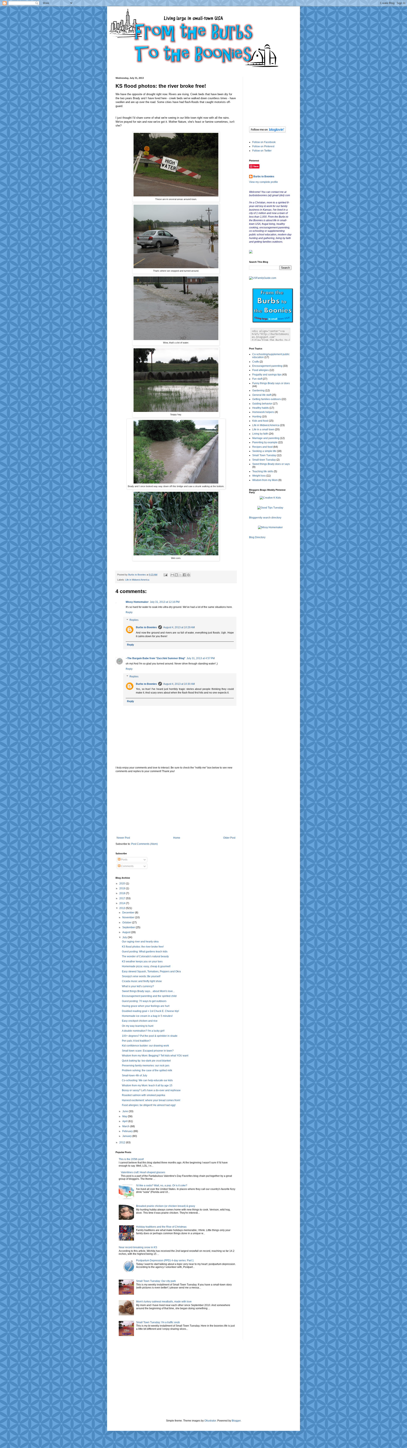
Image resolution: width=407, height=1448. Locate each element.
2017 (122, 898)
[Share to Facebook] (184, 575)
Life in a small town (263, 429)
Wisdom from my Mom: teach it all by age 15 (147, 1085)
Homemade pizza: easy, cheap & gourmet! (146, 966)
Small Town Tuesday (264, 455)
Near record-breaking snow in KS (138, 1247)
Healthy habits (260, 407)
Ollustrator (210, 1420)
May (125, 1116)
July (125, 937)
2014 (122, 903)
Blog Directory (257, 537)
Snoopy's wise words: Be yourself (141, 976)
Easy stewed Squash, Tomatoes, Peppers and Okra (151, 971)
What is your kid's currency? (138, 986)
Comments (127, 866)
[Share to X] (180, 575)
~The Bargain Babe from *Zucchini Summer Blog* (155, 658)
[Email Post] (165, 574)
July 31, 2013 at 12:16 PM (165, 601)
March (126, 1126)
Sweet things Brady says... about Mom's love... (148, 991)
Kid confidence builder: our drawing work (145, 1045)
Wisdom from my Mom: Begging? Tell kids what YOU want (155, 1055)
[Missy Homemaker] (270, 527)
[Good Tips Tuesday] (270, 507)
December (128, 912)
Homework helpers (263, 412)
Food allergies (260, 370)
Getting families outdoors (266, 399)
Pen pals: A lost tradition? (136, 1040)
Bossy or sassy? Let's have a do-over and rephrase (151, 1090)
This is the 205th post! (131, 1159)
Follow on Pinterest (263, 146)
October (127, 922)
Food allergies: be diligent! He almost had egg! (149, 1105)
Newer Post (123, 837)
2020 (122, 883)
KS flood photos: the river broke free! (143, 946)
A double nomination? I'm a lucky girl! (143, 1030)
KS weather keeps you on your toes (142, 961)
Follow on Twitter (262, 150)
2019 (122, 888)
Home (176, 837)
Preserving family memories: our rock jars (145, 1065)
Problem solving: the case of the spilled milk (147, 1070)
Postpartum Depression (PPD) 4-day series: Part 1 (165, 1260)
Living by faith (260, 433)
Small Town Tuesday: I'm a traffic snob (158, 1322)
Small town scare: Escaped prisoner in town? (148, 1050)
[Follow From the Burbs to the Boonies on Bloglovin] (267, 131)
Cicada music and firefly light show (142, 981)
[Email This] (172, 575)
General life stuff (261, 394)
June (125, 1111)
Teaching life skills (262, 471)
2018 (122, 893)
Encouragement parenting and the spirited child (149, 996)
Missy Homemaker (137, 601)
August (126, 932)
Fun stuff (257, 378)
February (127, 1131)
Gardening (258, 390)
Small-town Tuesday (264, 459)
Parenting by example (264, 442)
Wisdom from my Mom (265, 480)
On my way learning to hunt (137, 1025)
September (129, 927)
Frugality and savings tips (267, 374)
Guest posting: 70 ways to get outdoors (144, 1001)
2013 (122, 908)
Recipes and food (262, 446)
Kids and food (260, 420)
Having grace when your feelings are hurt (145, 1006)
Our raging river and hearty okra (140, 941)
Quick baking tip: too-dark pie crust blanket (146, 1060)
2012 (122, 1142)
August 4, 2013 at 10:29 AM (179, 627)
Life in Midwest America (137, 579)
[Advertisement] (176, 804)
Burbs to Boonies (146, 627)
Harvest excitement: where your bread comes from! (151, 1100)
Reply (129, 612)
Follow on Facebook (264, 142)
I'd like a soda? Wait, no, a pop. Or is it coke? (161, 1185)
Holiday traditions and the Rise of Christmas (161, 1226)
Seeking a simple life (264, 451)
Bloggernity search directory (265, 517)
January (127, 1136)
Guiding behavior (262, 403)
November (128, 917)
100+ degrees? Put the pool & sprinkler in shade (149, 1035)
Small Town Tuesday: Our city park (156, 1281)
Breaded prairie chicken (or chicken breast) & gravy (165, 1206)
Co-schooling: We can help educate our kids (147, 1080)
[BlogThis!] (176, 575)
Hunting (256, 416)
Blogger (236, 1420)
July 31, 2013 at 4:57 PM (201, 658)
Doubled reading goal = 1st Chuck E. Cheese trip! (150, 1011)
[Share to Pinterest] (188, 575)
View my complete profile (263, 182)
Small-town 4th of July (134, 1075)
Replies (134, 619)
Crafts (255, 361)
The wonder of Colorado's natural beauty (145, 956)
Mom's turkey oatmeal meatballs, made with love (164, 1301)
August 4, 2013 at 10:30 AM (179, 683)
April (125, 1121)
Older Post (229, 837)
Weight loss (259, 475)
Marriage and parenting (265, 438)
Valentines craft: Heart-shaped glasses (143, 1172)
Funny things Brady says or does (271, 383)
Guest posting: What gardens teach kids (144, 951)
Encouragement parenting (267, 365)
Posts (123, 859)
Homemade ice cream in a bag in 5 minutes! (147, 1015)
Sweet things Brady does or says (271, 464)
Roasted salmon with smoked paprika (143, 1095)
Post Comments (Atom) (144, 843)
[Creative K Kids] (270, 497)
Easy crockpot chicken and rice (140, 1020)
